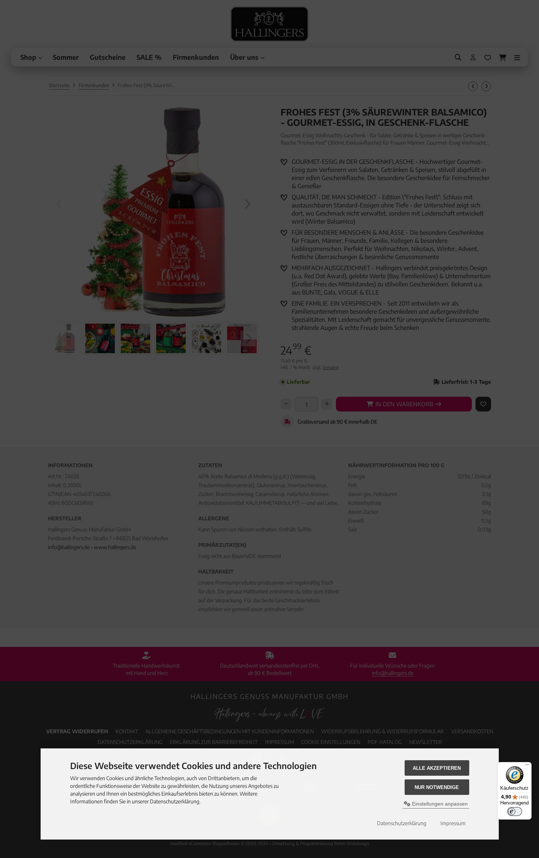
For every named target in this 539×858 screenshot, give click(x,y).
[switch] (514, 811)
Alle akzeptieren (437, 768)
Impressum (453, 823)
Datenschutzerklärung (401, 823)
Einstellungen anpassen (439, 804)
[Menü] (527, 766)
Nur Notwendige (437, 787)
